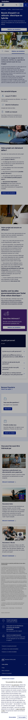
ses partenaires (15, 685)
